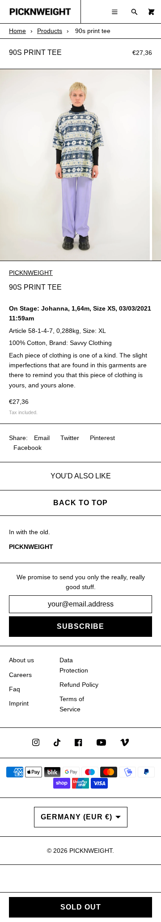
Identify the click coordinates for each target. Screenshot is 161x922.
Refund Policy (78, 684)
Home (17, 30)
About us (21, 660)
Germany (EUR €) (76, 817)
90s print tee (35, 52)
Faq (14, 689)
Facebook (27, 447)
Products (49, 30)
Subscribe (80, 626)
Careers (20, 674)
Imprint (19, 703)
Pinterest (102, 437)
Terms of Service (71, 703)
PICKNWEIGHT (31, 272)
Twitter (69, 437)
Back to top (80, 503)
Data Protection (73, 664)
